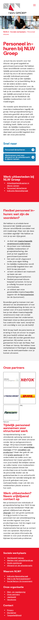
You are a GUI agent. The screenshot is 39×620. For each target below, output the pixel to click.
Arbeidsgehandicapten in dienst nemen (18, 184)
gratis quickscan (15, 455)
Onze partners (13, 594)
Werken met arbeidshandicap (20, 560)
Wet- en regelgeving (16, 592)
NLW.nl (6, 32)
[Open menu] (34, 5)
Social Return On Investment (19, 581)
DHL (21, 405)
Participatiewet (27, 294)
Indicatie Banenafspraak (17, 191)
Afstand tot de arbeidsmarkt (19, 565)
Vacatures (11, 599)
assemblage (29, 447)
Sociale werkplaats (18, 32)
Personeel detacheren (17, 188)
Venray (32, 348)
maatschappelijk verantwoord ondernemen (19, 242)
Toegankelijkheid (14, 615)
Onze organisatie (13, 587)
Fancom (6, 422)
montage (7, 450)
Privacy (10, 610)
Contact (8, 605)
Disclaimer (11, 613)
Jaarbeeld (11, 597)
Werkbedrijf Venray (15, 558)
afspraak (7, 513)
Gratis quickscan (14, 563)
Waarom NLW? (12, 571)
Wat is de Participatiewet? (19, 579)
